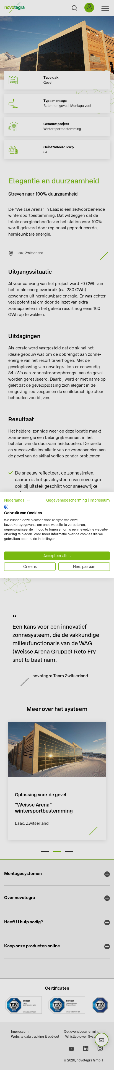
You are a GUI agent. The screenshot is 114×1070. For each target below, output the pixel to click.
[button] (17, 500)
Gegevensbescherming (66, 500)
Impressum (100, 500)
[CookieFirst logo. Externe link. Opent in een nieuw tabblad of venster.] (6, 506)
